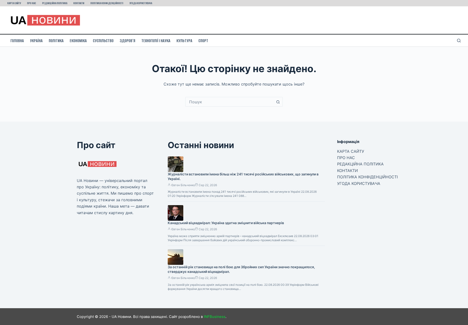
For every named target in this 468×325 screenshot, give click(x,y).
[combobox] (229, 102)
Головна (17, 41)
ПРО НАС (31, 3)
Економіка (78, 41)
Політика (56, 41)
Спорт (203, 41)
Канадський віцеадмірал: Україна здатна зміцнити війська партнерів (226, 223)
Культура (184, 41)
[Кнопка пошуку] (278, 101)
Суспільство (103, 41)
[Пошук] (459, 40)
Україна (36, 41)
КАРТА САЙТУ (14, 3)
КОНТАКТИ (78, 3)
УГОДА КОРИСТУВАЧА (140, 3)
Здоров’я (127, 41)
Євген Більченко (183, 185)
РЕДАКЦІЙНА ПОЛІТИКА (54, 3)
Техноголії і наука (155, 41)
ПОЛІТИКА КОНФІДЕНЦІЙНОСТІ (106, 3)
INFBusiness (214, 316)
